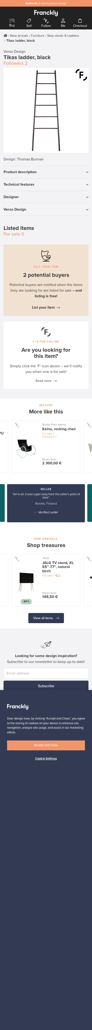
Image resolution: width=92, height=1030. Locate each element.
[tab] (46, 172)
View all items (43, 618)
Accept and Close (46, 745)
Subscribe (46, 686)
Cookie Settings (46, 758)
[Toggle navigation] (12, 20)
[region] (46, 860)
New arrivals (19, 36)
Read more (44, 381)
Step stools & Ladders (63, 36)
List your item (43, 307)
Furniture (37, 36)
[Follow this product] (81, 75)
